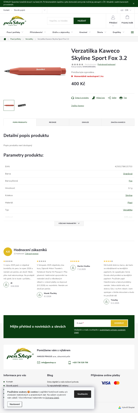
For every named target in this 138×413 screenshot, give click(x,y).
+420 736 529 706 (80, 362)
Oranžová (127, 173)
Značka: (77, 106)
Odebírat (119, 323)
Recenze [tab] (52, 122)
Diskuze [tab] (85, 122)
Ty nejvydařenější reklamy (57, 385)
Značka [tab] (118, 122)
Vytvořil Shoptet (128, 407)
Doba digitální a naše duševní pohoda (62, 382)
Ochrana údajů (52, 397)
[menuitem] (15, 32)
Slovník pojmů (19, 10)
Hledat (82, 20)
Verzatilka (127, 209)
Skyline (128, 195)
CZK (126, 10)
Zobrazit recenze (31, 254)
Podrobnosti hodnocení (106, 64)
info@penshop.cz (48, 362)
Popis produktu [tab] (20, 122)
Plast (130, 202)
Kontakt (6, 10)
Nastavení (15, 404)
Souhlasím (82, 394)
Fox (130, 180)
